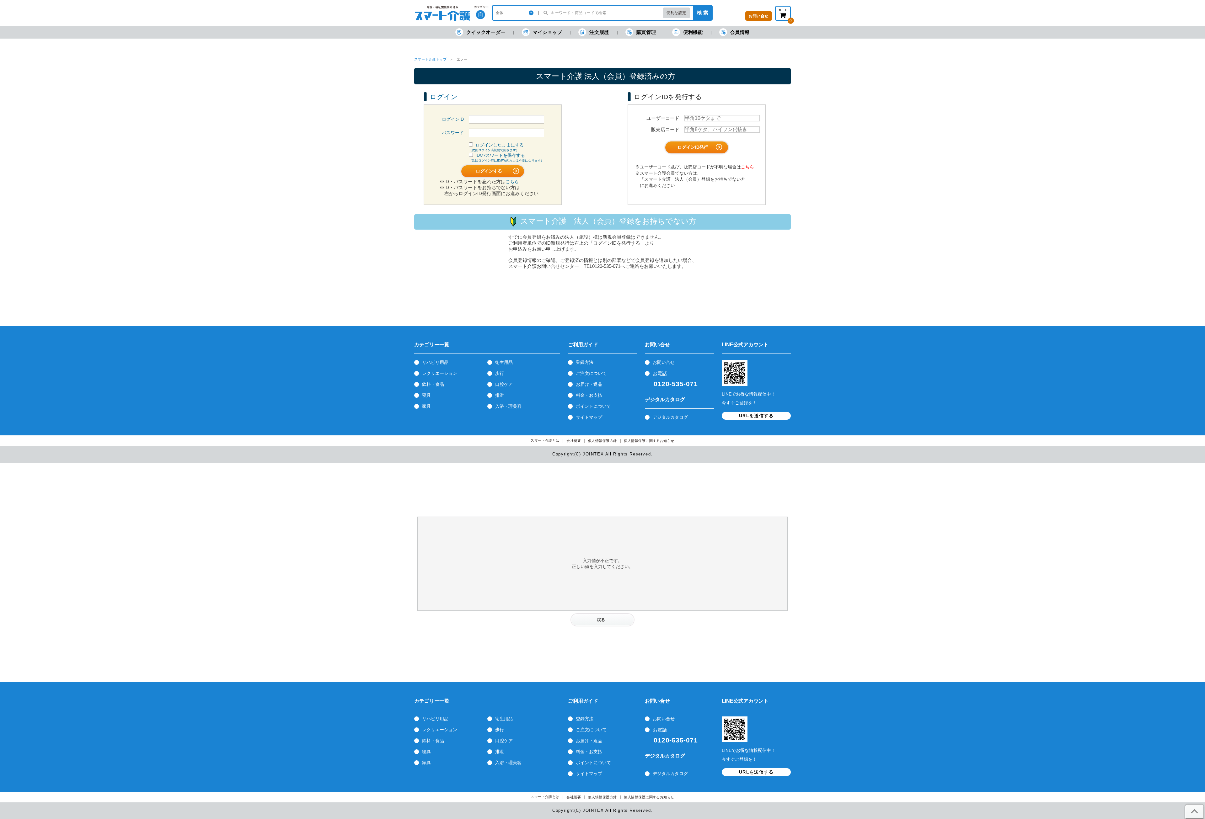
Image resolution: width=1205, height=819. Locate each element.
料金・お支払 (589, 395)
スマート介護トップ (430, 59)
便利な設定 (676, 13)
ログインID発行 (693, 147)
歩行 (499, 373)
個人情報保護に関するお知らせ (649, 441)
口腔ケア (504, 384)
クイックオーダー (486, 32)
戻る (601, 619)
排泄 (499, 395)
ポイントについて (593, 406)
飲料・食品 (433, 384)
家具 (426, 406)
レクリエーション (439, 373)
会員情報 (740, 32)
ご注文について (591, 373)
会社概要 (573, 441)
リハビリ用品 (435, 362)
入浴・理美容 (508, 406)
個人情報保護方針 (602, 441)
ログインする (489, 170)
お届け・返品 (589, 384)
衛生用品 (504, 362)
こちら (512, 181)
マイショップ (547, 32)
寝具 (426, 395)
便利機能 (693, 32)
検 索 (702, 12)
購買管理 (646, 32)
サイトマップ (589, 417)
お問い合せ (664, 362)
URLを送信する (756, 415)
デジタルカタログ (670, 417)
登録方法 (584, 362)
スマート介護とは (545, 440)
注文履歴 (599, 32)
